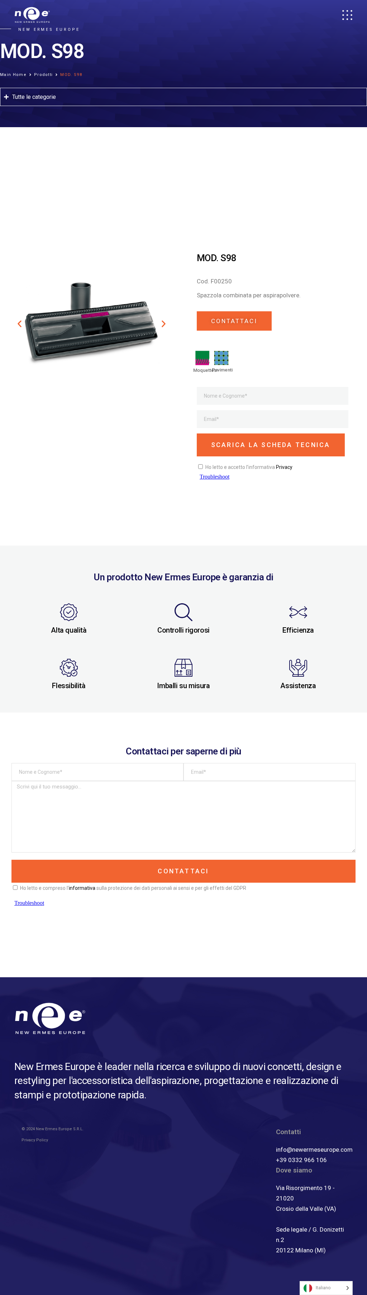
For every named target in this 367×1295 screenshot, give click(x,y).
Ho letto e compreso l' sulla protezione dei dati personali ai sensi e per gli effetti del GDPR (133, 888)
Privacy (284, 467)
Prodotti (43, 74)
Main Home (13, 74)
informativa (82, 888)
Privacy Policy (35, 1140)
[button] (19, 323)
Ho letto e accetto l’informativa (248, 467)
